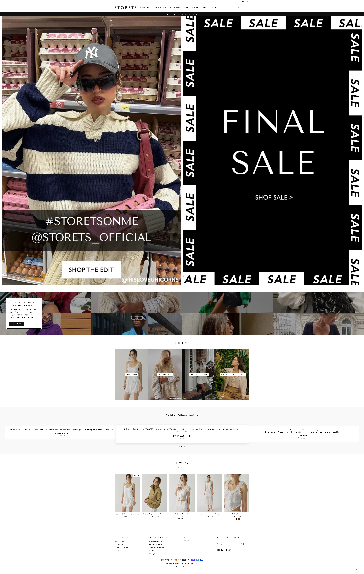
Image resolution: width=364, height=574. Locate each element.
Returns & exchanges (156, 544)
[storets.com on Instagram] (218, 550)
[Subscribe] (242, 544)
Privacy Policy (153, 554)
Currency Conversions (156, 548)
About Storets (119, 541)
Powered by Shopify (182, 566)
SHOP (177, 7)
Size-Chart (152, 551)
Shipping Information (156, 541)
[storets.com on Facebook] (222, 550)
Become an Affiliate (121, 548)
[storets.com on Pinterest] (226, 550)
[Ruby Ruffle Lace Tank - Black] (237, 519)
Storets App (119, 551)
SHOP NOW (16, 323)
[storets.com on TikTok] (229, 550)
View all (182, 467)
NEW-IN (144, 7)
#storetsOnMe (161, 7)
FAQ (184, 537)
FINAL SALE (210, 7)
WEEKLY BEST (192, 7)
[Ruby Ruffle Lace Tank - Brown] (239, 519)
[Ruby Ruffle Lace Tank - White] (234, 519)
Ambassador (119, 544)
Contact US (187, 541)
